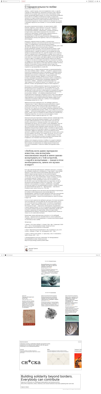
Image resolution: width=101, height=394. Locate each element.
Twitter (78, 389)
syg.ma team (43, 300)
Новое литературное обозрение (71, 295)
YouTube (75, 389)
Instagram (72, 389)
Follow (30, 250)
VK (70, 389)
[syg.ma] (1, 1)
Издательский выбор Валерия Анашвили (49, 295)
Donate (23, 1)
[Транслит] (24, 295)
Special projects (24, 342)
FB (69, 389)
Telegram (67, 389)
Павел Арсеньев (25, 299)
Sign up (23, 387)
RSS (79, 389)
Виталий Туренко (28, 8)
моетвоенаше (27, 4)
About (27, 387)
